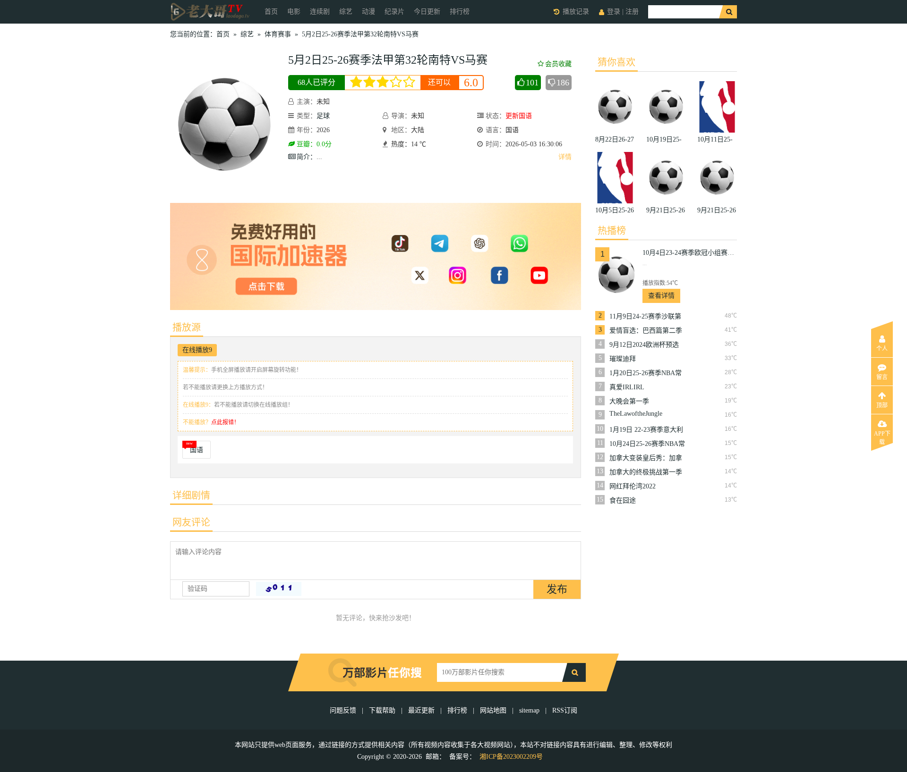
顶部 (882, 405)
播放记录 (576, 11)
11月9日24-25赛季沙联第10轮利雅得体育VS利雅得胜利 (646, 316)
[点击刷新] (278, 589)
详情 (565, 156)
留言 (882, 377)
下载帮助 (382, 710)
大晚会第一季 (629, 401)
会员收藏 (558, 63)
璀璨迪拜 (622, 358)
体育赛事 (278, 34)
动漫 (368, 11)
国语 (196, 449)
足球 (323, 115)
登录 (613, 11)
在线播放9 (197, 349)
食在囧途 (622, 500)
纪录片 (394, 11)
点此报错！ (225, 422)
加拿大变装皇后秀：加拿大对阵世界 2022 (645, 458)
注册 (632, 11)
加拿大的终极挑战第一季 (645, 472)
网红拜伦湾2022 (632, 486)
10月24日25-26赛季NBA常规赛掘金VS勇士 (647, 444)
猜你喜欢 (616, 62)
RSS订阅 (564, 710)
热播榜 (612, 231)
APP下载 (882, 436)
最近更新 (421, 710)
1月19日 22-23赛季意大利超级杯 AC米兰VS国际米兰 (646, 430)
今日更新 (427, 11)
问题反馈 (344, 710)
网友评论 (191, 522)
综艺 (345, 11)
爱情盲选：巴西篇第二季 (645, 330)
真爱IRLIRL (626, 387)
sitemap (529, 710)
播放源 (186, 327)
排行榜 (460, 11)
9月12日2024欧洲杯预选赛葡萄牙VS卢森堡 (644, 345)
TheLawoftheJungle (635, 413)
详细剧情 (191, 495)
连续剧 (320, 11)
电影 (293, 11)
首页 (271, 11)
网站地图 (493, 710)
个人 (882, 348)
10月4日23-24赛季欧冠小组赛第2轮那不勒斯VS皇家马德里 (689, 252)
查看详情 (661, 295)
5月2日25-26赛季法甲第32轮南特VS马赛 (360, 34)
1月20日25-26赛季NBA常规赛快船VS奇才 (645, 373)
